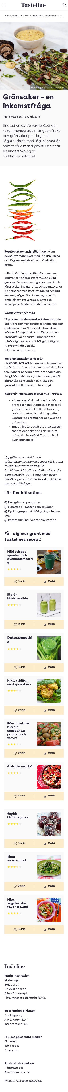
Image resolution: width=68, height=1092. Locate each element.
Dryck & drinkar (15, 989)
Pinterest (10, 1041)
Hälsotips (38, 16)
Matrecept (11, 980)
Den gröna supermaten (23, 502)
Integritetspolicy (15, 1024)
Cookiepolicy (13, 1015)
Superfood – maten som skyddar (30, 507)
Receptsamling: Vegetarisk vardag (31, 520)
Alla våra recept (15, 993)
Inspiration (16, 16)
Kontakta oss (13, 1067)
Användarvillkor (15, 1019)
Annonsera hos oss (17, 1072)
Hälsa (28, 16)
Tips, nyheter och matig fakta (25, 997)
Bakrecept (11, 984)
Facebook (11, 1050)
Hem (6, 16)
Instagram (11, 1046)
